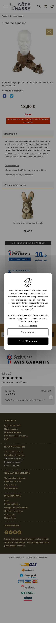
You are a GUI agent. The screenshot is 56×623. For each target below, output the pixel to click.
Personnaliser (28, 332)
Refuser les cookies (28, 326)
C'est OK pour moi (28, 341)
